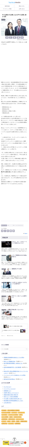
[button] (26, 349)
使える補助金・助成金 (13, 410)
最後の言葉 (24, 421)
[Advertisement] (14, 63)
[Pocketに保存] (18, 37)
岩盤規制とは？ (7, 390)
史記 (9, 421)
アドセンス (21, 412)
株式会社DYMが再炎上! (9, 379)
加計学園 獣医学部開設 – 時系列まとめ (13, 363)
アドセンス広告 (6, 412)
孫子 (21, 414)
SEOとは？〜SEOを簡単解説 (11, 396)
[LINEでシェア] (22, 37)
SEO (13, 421)
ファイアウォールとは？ (10, 388)
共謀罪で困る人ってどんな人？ (11, 392)
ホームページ (20, 419)
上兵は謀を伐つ (7, 402)
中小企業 (16, 225)
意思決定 (21, 225)
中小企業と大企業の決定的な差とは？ (13, 398)
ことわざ (11, 423)
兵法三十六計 (17, 416)
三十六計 (4, 414)
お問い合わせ (14, 442)
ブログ (4, 421)
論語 (11, 416)
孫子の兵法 (11, 419)
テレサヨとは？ (7, 386)
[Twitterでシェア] (7, 37)
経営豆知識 (5, 225)
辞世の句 (4, 423)
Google (4, 410)
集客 (18, 421)
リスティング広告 (13, 414)
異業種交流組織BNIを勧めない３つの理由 (14, 357)
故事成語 (17, 423)
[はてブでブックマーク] (14, 37)
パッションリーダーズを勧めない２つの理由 (14, 375)
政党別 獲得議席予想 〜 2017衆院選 (12, 367)
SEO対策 (4, 419)
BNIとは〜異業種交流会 (9, 361)
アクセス (14, 412)
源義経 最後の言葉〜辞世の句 (11, 394)
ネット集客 (5, 416)
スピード (10, 225)
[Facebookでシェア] (10, 37)
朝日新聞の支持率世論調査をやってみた (13, 400)
